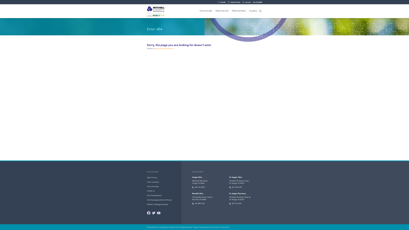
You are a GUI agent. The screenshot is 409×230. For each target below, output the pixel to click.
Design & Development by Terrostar (205, 227)
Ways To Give (152, 177)
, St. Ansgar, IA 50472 (239, 182)
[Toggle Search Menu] (260, 11)
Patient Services (222, 10)
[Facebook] (148, 213)
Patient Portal (235, 2)
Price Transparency (154, 195)
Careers (248, 2)
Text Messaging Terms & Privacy (159, 200)
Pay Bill (223, 2)
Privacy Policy (224, 227)
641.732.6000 (257, 2)
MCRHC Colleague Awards (157, 204)
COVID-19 (150, 191)
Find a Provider (206, 10)
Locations (253, 10)
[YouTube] (158, 213)
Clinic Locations (153, 182)
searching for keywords (164, 48)
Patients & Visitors (239, 10)
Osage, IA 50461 (199, 182)
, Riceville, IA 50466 (202, 198)
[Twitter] (153, 213)
